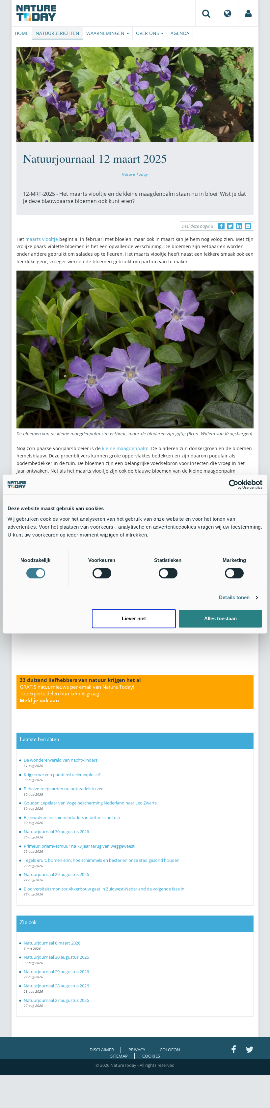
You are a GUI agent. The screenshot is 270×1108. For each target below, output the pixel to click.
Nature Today (135, 174)
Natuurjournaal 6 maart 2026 (52, 943)
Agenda (180, 33)
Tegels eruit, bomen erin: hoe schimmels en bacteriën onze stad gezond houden (101, 860)
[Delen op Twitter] (230, 226)
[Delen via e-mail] (248, 226)
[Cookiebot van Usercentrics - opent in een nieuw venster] (233, 484)
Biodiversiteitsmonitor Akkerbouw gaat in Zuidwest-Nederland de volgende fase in (104, 889)
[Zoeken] (206, 13)
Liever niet (134, 618)
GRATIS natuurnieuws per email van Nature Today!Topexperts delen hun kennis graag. (77, 694)
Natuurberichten (57, 33)
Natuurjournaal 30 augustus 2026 (56, 831)
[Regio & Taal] (227, 13)
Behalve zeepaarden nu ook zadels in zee (63, 789)
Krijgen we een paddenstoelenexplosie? (62, 774)
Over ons (148, 33)
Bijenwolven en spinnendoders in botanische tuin (72, 817)
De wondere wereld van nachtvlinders (60, 760)
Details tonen (234, 597)
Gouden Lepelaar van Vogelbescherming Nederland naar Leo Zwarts (90, 803)
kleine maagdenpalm (125, 448)
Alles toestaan (220, 618)
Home (22, 33)
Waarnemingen (106, 33)
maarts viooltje (41, 239)
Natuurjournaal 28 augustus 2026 (56, 986)
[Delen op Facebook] (221, 226)
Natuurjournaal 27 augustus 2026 (56, 1000)
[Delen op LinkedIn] (239, 226)
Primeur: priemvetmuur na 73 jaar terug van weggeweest (79, 846)
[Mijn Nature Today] (248, 13)
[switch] (102, 573)
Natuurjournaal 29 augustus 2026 (56, 874)
